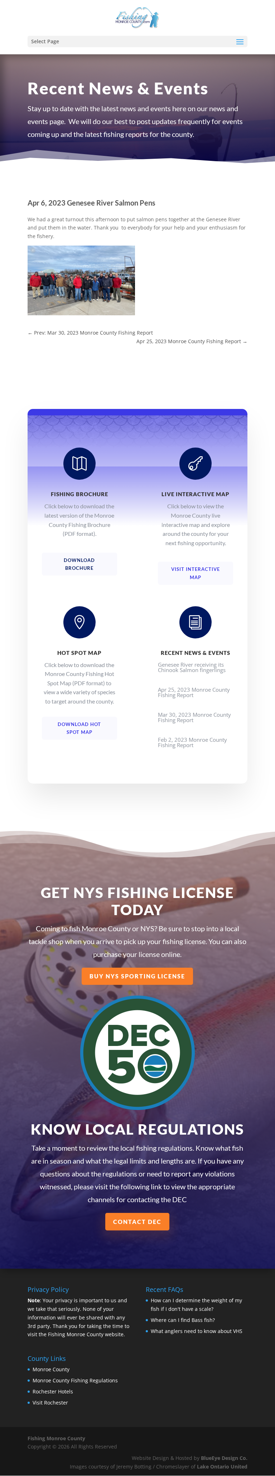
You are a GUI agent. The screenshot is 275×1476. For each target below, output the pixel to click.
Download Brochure (79, 564)
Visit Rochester (50, 1402)
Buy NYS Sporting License (137, 976)
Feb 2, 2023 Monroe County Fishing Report (192, 742)
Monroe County (51, 1369)
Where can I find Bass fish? (183, 1320)
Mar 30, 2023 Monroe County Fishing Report (194, 717)
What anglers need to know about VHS (196, 1331)
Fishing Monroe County (56, 1438)
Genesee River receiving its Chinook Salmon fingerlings (192, 667)
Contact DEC (137, 1221)
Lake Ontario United (222, 1466)
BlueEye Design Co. (224, 1458)
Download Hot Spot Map (79, 728)
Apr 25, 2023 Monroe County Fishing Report (194, 692)
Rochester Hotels (53, 1391)
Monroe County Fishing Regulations (75, 1380)
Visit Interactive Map (195, 573)
